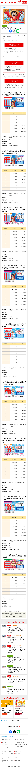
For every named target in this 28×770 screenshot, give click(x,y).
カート (19, 2)
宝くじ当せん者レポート (20, 739)
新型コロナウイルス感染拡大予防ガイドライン (21, 745)
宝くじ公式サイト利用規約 (6, 751)
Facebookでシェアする (10, 29)
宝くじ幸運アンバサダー (7, 739)
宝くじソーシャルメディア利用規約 (8, 754)
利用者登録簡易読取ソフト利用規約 (8, 761)
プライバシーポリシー (19, 751)
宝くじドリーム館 (5, 742)
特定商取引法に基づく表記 (20, 757)
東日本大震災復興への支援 (7, 736)
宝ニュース (5, 7)
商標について (17, 760)
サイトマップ (5, 747)
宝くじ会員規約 (18, 753)
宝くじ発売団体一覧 (19, 742)
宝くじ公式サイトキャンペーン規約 (8, 758)
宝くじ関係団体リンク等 (7, 745)
